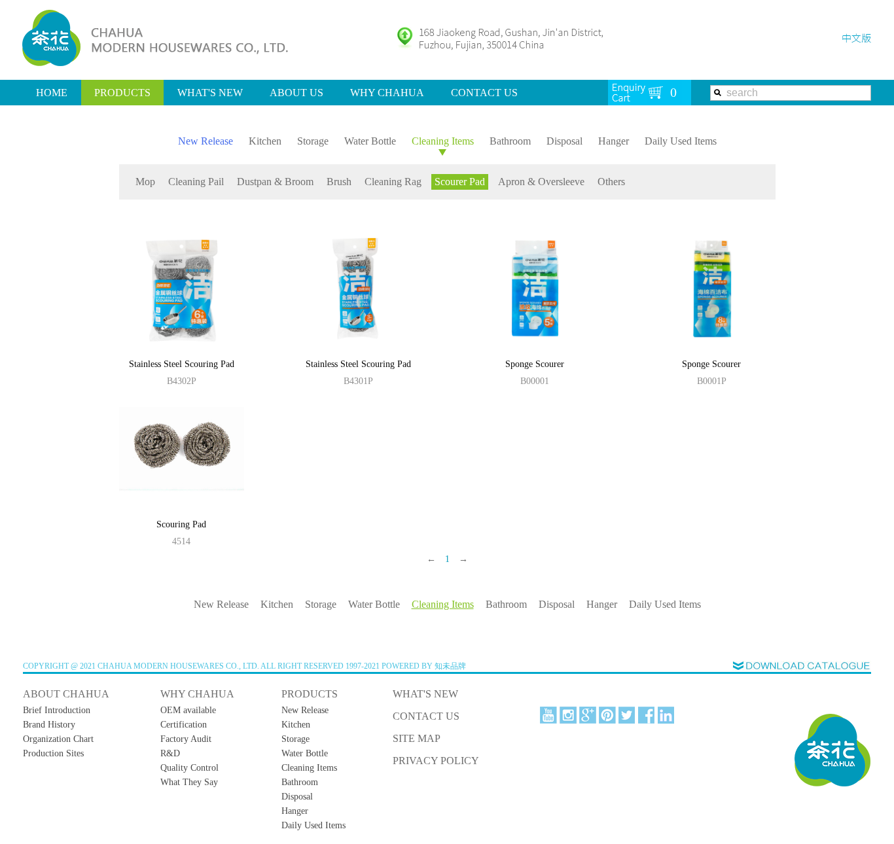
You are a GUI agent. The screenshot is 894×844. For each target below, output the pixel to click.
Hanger (613, 141)
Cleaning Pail (196, 181)
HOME (51, 92)
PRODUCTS (122, 92)
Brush (339, 181)
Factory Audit (185, 739)
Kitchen (265, 141)
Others (611, 181)
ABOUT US (296, 92)
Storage (313, 141)
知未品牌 (450, 666)
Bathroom (510, 141)
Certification (183, 725)
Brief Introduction (56, 710)
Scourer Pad (460, 181)
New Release (205, 141)
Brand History (49, 725)
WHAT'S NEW (210, 92)
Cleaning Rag (393, 181)
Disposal (564, 141)
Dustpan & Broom (275, 181)
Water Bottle (370, 141)
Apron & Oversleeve (541, 181)
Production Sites (53, 753)
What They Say (189, 782)
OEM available (188, 710)
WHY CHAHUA (387, 92)
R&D (170, 753)
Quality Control (189, 768)
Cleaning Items (443, 141)
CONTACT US (484, 92)
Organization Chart (58, 739)
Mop (145, 181)
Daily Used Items (681, 141)
